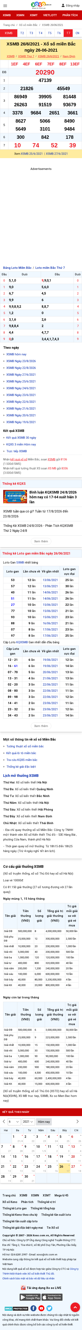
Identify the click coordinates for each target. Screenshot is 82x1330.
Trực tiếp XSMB (16, 451)
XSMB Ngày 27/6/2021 (21, 374)
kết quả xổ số (18, 459)
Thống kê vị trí (46, 1202)
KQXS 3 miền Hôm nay (21, 444)
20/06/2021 (50, 672)
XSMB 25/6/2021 (32, 153)
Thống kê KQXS (14, 484)
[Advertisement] (41, 212)
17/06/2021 (50, 629)
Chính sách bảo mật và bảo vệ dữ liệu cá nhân (28, 1278)
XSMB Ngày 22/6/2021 (21, 402)
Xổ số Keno (9, 1202)
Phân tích (70, 15)
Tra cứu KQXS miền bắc (21, 760)
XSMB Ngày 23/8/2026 (21, 361)
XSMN (20, 15)
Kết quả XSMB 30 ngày (21, 437)
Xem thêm (41, 541)
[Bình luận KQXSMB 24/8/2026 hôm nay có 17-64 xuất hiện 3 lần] (15, 496)
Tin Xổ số (53, 1227)
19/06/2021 (50, 660)
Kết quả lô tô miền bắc (21, 753)
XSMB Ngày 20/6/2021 (21, 415)
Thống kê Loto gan (14, 1208)
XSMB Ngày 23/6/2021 (21, 395)
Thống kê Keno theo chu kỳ (19, 1214)
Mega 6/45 (61, 1195)
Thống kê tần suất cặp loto (20, 1221)
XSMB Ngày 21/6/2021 (21, 408)
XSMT (34, 15)
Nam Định (69, 56)
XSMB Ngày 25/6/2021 (21, 381)
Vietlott (50, 15)
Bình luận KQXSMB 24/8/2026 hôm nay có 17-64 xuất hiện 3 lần (53, 497)
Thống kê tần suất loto (56, 1214)
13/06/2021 (50, 580)
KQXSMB (22, 642)
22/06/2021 (50, 684)
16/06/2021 (50, 623)
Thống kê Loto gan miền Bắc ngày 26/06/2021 (36, 553)
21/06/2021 (50, 678)
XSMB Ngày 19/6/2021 (21, 422)
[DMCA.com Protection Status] (16, 1309)
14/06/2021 (50, 592)
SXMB (20, 562)
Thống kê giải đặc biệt (21, 766)
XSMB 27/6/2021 (57, 153)
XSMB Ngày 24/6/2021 (21, 388)
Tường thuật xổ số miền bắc (25, 746)
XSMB (7, 15)
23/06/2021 (50, 703)
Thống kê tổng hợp (42, 1208)
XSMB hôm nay (16, 354)
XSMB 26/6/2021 (48, 56)
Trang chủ (9, 1195)
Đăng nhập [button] (73, 5)
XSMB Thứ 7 (26, 56)
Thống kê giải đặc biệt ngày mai (22, 1227)
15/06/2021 (50, 605)
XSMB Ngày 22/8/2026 (21, 368)
